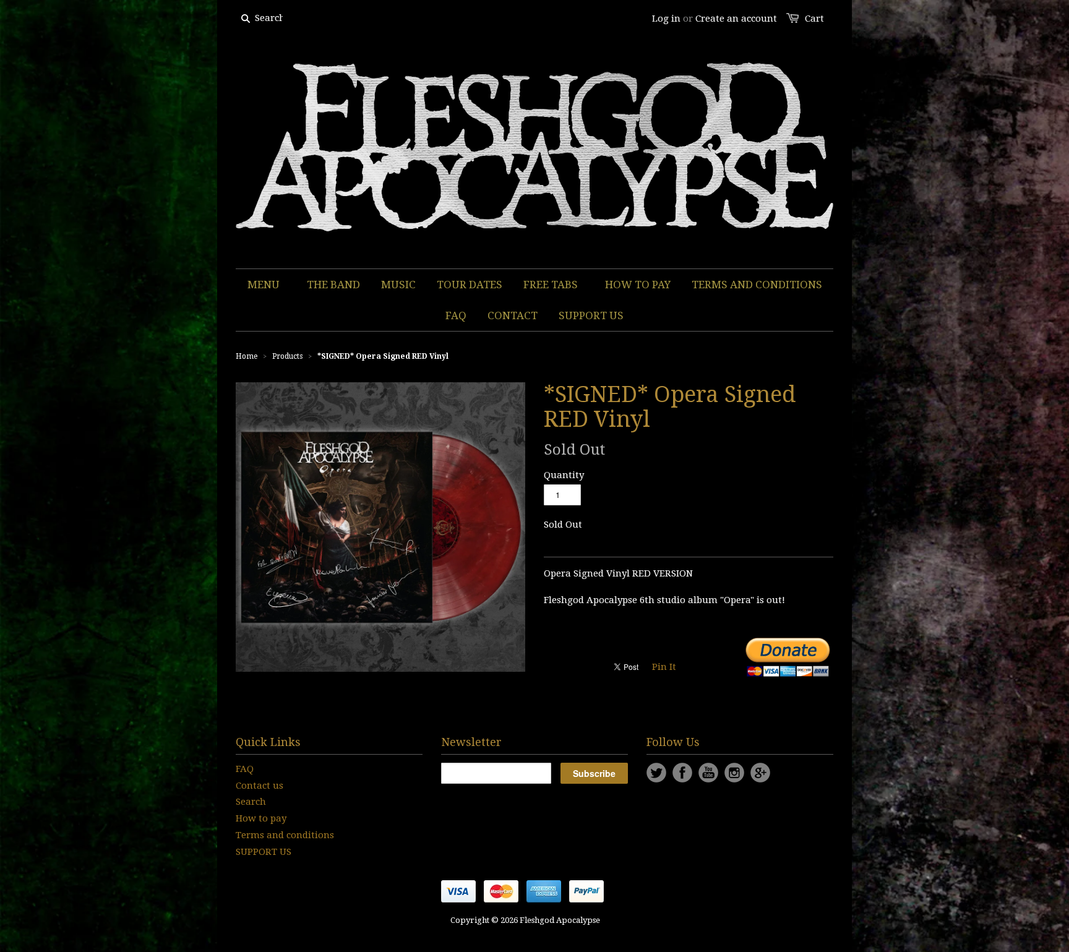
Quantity (564, 475)
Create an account (736, 18)
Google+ (760, 773)
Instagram (734, 773)
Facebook (682, 773)
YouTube (708, 773)
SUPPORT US (263, 851)
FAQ (245, 768)
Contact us (259, 785)
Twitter (656, 773)
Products (287, 356)
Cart (814, 18)
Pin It (664, 666)
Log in (666, 18)
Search (251, 801)
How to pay (261, 818)
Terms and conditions (285, 835)
